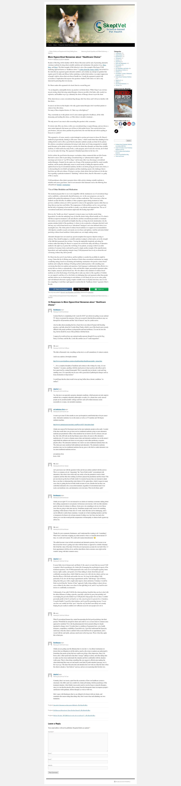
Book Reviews (119, 56)
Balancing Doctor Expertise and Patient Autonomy (94, 51)
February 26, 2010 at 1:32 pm (60, 466)
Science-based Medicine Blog (122, 154)
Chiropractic (118, 58)
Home (49, 45)
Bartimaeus (57, 309)
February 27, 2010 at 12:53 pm (61, 615)
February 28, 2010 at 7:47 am (60, 676)
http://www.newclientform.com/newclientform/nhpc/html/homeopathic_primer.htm (77, 361)
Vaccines (118, 85)
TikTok (117, 82)
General (63, 292)
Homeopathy (118, 65)
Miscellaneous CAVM (121, 70)
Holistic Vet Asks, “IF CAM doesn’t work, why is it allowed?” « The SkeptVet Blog (74, 715)
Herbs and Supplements (121, 63)
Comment (51, 731)
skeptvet (67, 59)
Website (50, 765)
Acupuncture (118, 53)
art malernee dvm (59, 409)
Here (104, 65)
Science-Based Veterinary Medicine (123, 77)
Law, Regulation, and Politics (72, 292)
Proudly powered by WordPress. (123, 781)
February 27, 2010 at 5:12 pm (60, 645)
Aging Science (119, 55)
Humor (117, 66)
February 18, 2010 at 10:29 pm (61, 348)
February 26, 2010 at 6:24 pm (60, 497)
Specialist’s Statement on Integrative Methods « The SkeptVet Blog (70, 705)
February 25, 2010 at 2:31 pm (60, 411)
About (55, 45)
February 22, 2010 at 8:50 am (60, 391)
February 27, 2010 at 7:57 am (60, 561)
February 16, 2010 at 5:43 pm (60, 312)
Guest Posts (118, 61)
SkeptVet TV (118, 80)
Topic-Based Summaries (121, 83)
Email (50, 759)
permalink (90, 292)
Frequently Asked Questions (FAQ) (68, 45)
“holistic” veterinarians (63, 185)
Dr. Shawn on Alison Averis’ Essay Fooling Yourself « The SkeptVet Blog (71, 710)
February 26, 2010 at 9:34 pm (60, 529)
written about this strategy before (89, 69)
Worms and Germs (120, 156)
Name (50, 753)
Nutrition (118, 71)
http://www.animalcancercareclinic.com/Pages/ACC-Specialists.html (73, 424)
